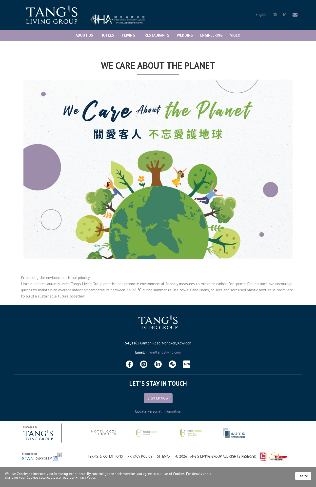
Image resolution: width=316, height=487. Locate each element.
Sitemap (164, 456)
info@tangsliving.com (163, 352)
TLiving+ (129, 35)
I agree (303, 476)
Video (235, 35)
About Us (84, 35)
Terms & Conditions (105, 456)
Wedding (185, 35)
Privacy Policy (140, 456)
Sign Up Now (158, 398)
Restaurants (157, 35)
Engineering (211, 35)
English (261, 14)
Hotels (107, 35)
